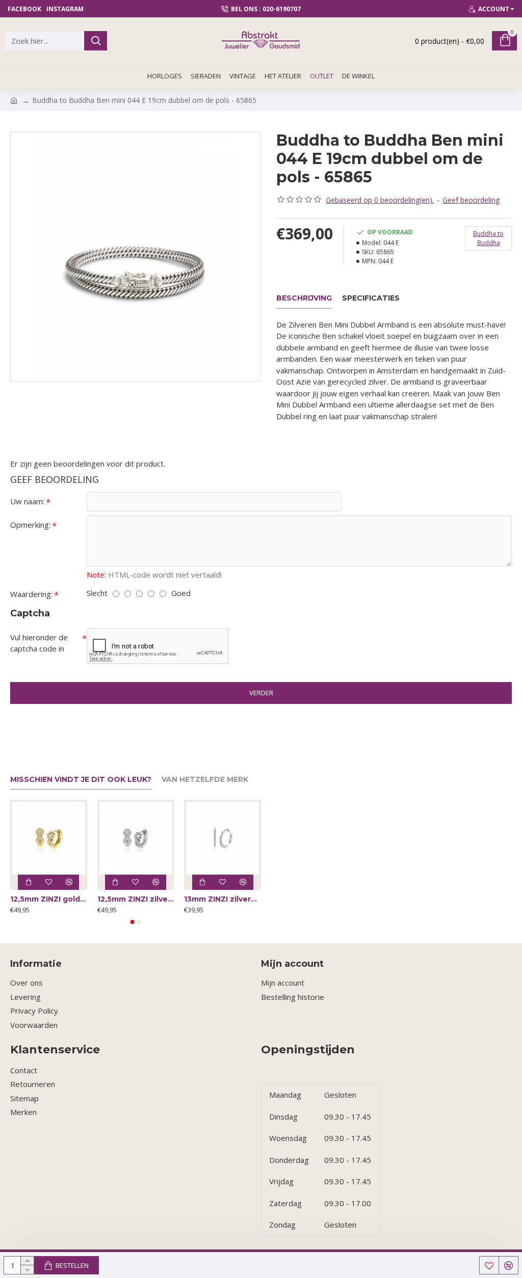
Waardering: (31, 594)
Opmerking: (30, 525)
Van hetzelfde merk (205, 779)
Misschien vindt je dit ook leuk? (80, 779)
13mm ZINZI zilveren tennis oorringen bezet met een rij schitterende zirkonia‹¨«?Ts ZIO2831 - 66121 (222, 899)
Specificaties (371, 298)
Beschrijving (304, 298)
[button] (132, 922)
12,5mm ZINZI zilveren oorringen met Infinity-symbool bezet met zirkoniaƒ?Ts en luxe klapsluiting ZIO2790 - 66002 (135, 899)
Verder (261, 692)
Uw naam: (27, 501)
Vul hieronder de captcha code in (39, 643)
